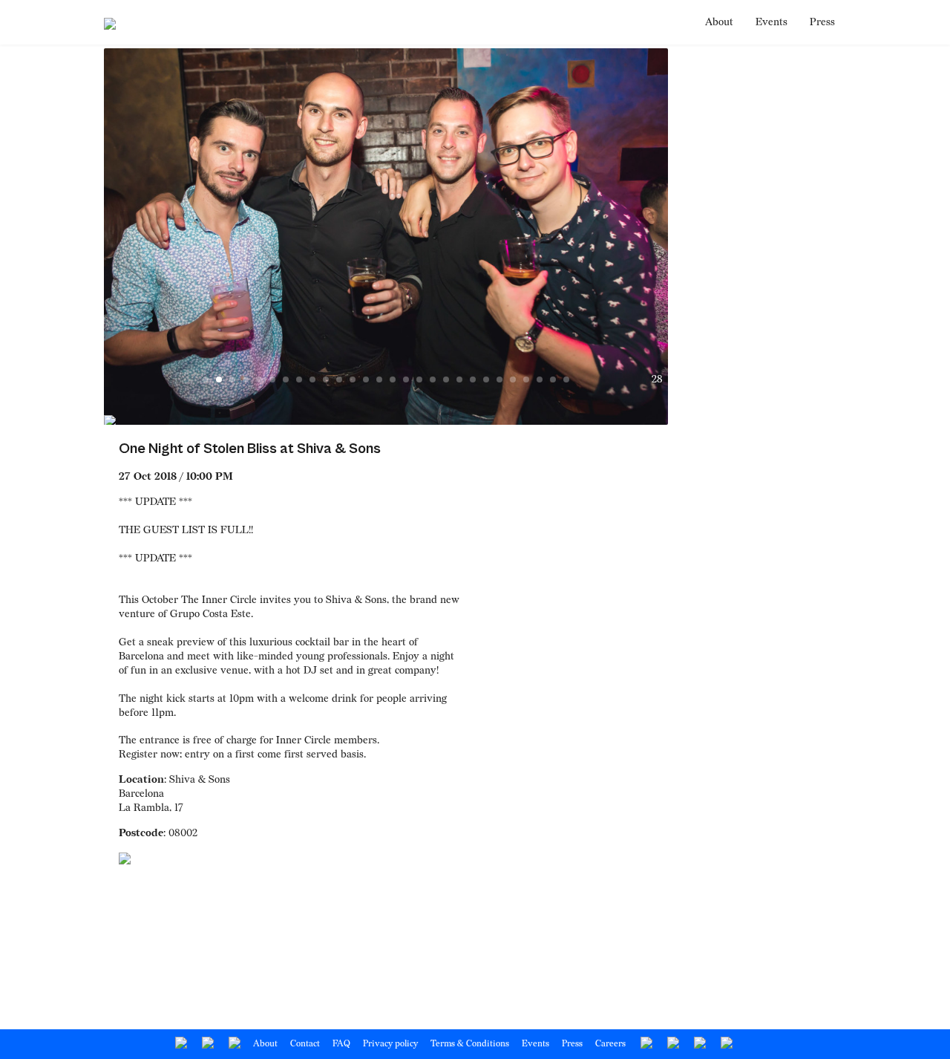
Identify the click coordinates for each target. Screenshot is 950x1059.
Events (771, 22)
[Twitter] (206, 1043)
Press (822, 22)
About (719, 22)
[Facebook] (180, 1043)
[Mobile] (725, 1043)
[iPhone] (699, 1043)
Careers (610, 1043)
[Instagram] (233, 1043)
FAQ (341, 1043)
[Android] (645, 1043)
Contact (305, 1043)
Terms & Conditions (469, 1043)
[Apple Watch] (672, 1043)
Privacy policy (390, 1043)
